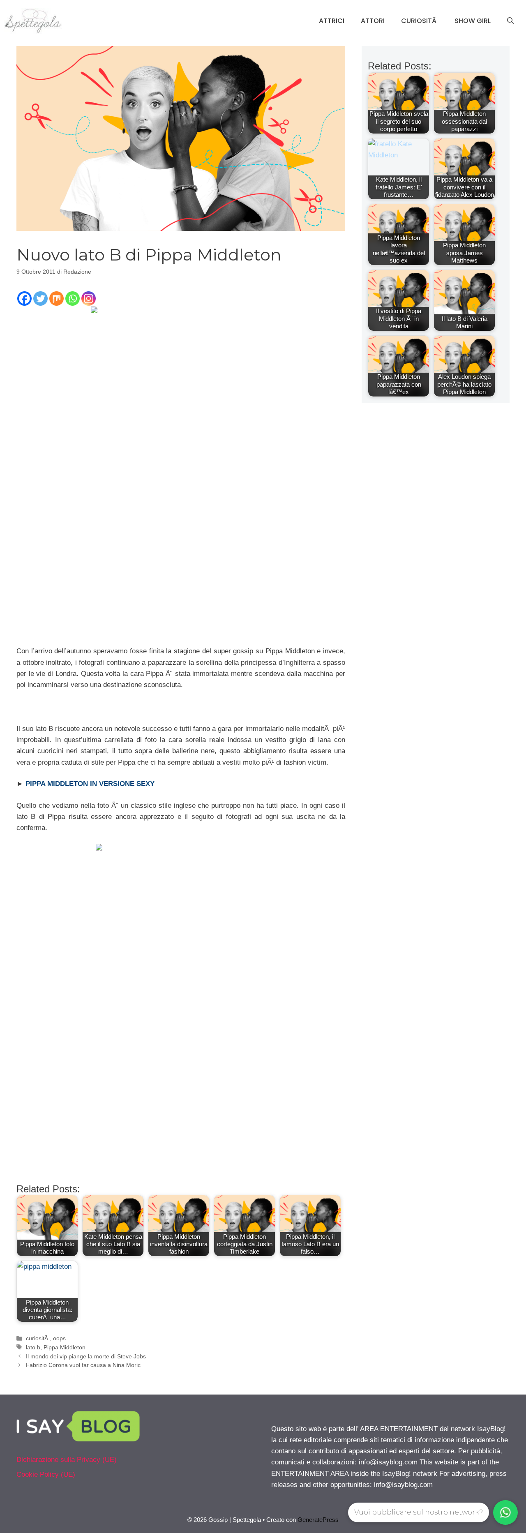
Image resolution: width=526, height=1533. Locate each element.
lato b (33, 1347)
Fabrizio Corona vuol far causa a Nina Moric (83, 1365)
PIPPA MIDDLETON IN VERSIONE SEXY (90, 784)
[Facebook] (24, 298)
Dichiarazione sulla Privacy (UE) (66, 1460)
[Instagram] (88, 298)
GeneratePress (318, 1519)
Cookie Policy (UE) (45, 1474)
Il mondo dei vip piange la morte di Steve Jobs (86, 1356)
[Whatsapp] (72, 298)
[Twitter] (40, 298)
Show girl (472, 20)
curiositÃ (38, 1338)
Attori (373, 20)
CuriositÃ (419, 20)
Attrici (331, 20)
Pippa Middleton (64, 1347)
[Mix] (56, 298)
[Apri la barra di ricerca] (510, 21)
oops (59, 1338)
